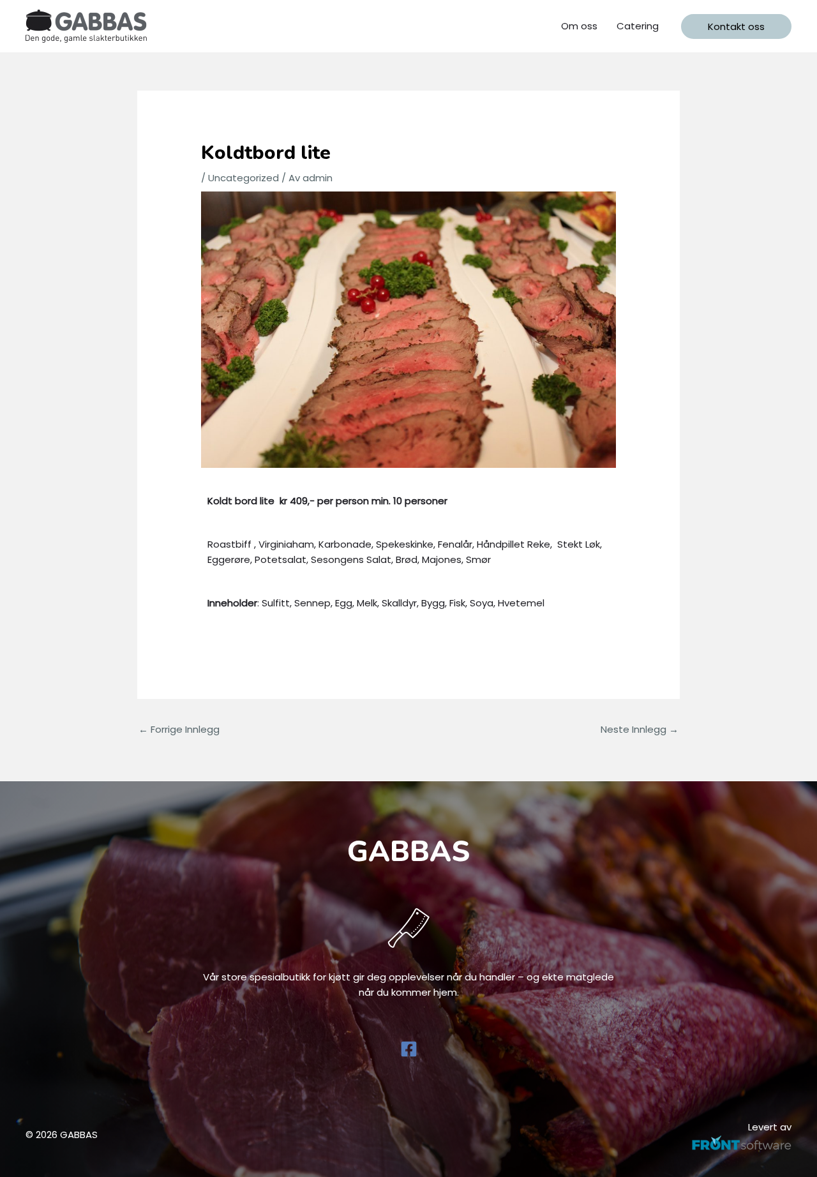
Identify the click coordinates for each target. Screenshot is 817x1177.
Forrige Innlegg (179, 729)
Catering (638, 26)
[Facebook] (409, 1049)
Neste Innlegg (639, 729)
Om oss (579, 26)
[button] (736, 26)
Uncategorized (243, 177)
